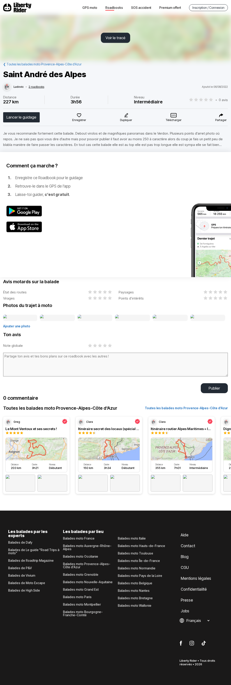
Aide (184, 535)
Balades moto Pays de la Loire (140, 575)
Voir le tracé (115, 38)
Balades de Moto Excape (26, 583)
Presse (187, 600)
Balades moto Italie (132, 538)
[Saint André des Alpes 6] (207, 318)
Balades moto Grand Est (81, 589)
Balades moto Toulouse (135, 553)
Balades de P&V (20, 568)
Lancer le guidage (21, 117)
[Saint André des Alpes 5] (170, 318)
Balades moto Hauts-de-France (141, 545)
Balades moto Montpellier (82, 604)
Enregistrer (79, 120)
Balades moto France (79, 538)
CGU (185, 567)
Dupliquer (126, 120)
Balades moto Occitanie (80, 556)
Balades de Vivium (21, 575)
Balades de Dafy (20, 542)
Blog (185, 556)
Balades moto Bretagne (135, 598)
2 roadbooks (36, 87)
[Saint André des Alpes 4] (132, 318)
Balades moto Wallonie (134, 605)
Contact (188, 546)
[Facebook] (181, 643)
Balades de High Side (24, 590)
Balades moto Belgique (135, 583)
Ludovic (19, 87)
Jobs (185, 611)
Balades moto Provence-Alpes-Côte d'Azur (86, 565)
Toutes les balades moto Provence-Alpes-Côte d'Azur (186, 408)
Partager (220, 120)
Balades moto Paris (77, 597)
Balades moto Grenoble (80, 574)
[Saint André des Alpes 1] (20, 318)
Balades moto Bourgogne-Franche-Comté (83, 613)
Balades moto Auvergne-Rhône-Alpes (87, 547)
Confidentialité (194, 589)
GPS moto (89, 8)
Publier (214, 388)
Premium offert (170, 8)
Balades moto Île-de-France (139, 560)
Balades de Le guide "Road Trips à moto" (33, 551)
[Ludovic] (7, 87)
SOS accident (141, 8)
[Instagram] (191, 643)
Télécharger (173, 120)
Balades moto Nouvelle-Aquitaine (88, 582)
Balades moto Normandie (136, 568)
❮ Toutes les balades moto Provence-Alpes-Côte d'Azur (42, 64)
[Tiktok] (203, 643)
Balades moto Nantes (134, 590)
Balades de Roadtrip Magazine (31, 560)
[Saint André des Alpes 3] (95, 318)
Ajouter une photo (16, 326)
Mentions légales (196, 578)
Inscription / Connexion (208, 8)
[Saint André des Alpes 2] (57, 318)
